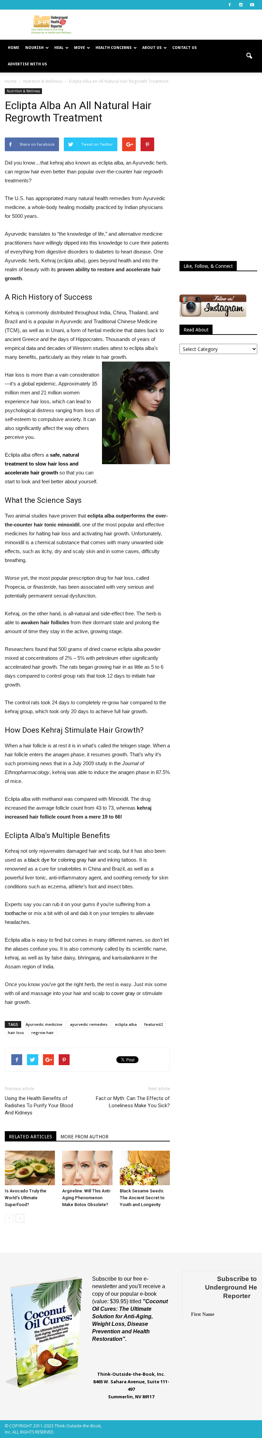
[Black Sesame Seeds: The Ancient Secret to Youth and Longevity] (145, 1168)
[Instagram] (241, 5)
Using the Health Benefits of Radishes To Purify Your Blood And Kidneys (39, 1105)
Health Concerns (114, 47)
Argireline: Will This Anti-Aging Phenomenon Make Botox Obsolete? (86, 1197)
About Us (152, 47)
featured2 (153, 1024)
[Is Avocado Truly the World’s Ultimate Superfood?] (30, 1168)
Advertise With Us (27, 64)
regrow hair (42, 1032)
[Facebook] (229, 5)
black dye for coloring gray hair (62, 860)
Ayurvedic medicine (44, 1024)
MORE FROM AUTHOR (84, 1136)
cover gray (123, 993)
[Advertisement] (177, 24)
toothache (16, 913)
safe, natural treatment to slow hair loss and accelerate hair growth (42, 463)
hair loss (16, 1032)
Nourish (34, 47)
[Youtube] (252, 5)
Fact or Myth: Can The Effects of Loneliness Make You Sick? (133, 1102)
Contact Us (184, 47)
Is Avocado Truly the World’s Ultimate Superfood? (25, 1197)
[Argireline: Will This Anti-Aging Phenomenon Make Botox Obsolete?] (87, 1168)
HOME (13, 47)
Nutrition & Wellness (23, 91)
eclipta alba (126, 1024)
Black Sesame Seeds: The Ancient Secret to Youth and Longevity (142, 1197)
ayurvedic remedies (88, 1024)
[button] (249, 56)
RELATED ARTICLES (30, 1136)
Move (79, 47)
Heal (58, 47)
